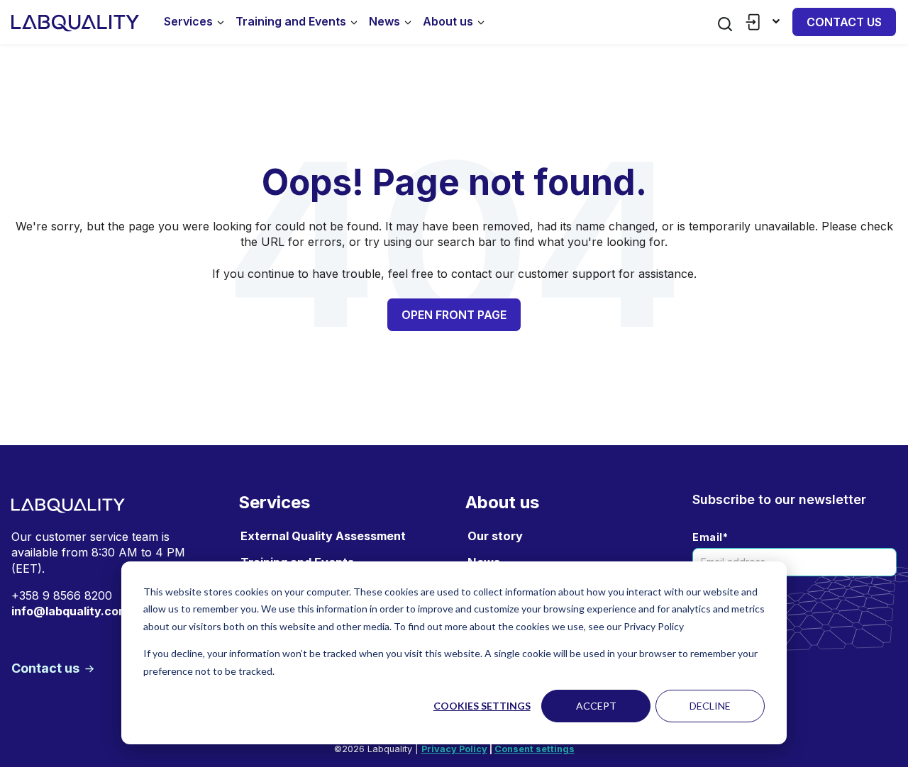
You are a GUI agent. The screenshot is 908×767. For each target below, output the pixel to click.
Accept (596, 706)
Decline (710, 706)
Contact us (844, 22)
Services (188, 21)
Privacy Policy (454, 749)
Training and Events (291, 21)
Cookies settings (482, 706)
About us (448, 21)
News (384, 21)
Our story (495, 536)
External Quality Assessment (323, 536)
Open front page (454, 315)
